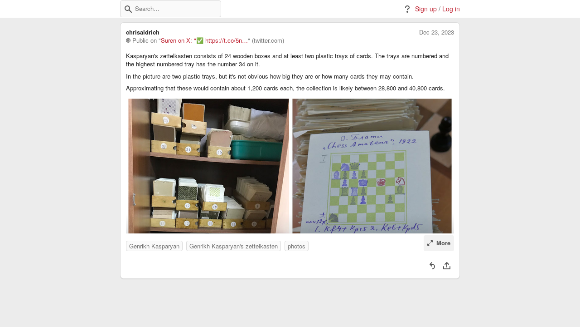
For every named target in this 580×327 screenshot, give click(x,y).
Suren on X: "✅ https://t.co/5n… (204, 40)
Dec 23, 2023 (436, 32)
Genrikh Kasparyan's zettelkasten (233, 246)
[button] (128, 9)
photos (296, 246)
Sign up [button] (426, 9)
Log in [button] (451, 9)
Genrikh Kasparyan (154, 246)
